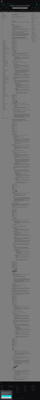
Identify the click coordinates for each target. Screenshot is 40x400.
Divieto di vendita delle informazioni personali (6, 397)
